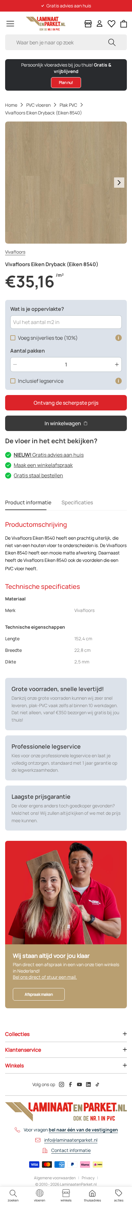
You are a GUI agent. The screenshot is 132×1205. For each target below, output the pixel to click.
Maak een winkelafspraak (43, 465)
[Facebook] (70, 1084)
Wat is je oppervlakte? (37, 308)
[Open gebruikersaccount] (100, 23)
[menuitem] (13, 1196)
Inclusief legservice (40, 380)
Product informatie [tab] (28, 502)
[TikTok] (97, 1084)
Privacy (88, 1178)
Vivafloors (15, 252)
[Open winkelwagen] (123, 24)
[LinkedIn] (88, 1084)
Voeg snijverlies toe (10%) (48, 337)
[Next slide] (119, 182)
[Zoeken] (112, 42)
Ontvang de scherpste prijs (66, 402)
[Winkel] (88, 23)
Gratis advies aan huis (49, 454)
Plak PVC (68, 105)
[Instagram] (61, 1084)
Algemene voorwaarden (55, 1178)
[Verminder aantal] (15, 364)
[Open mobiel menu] (10, 23)
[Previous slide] (13, 182)
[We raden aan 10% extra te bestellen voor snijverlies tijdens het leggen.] (118, 338)
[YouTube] (79, 1084)
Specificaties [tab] (77, 502)
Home (11, 105)
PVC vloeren (38, 105)
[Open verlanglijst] (111, 23)
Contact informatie (71, 1150)
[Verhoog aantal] (116, 364)
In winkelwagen (63, 423)
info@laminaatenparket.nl (70, 1140)
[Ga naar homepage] (45, 24)
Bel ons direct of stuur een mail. (45, 977)
